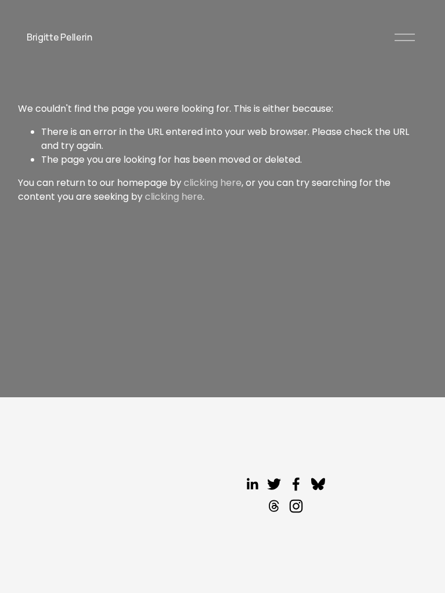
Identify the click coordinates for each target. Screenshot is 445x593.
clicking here (213, 182)
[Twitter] (274, 484)
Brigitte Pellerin (59, 37)
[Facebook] (296, 484)
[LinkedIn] (252, 484)
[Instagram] (296, 506)
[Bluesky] (318, 484)
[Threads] (274, 506)
